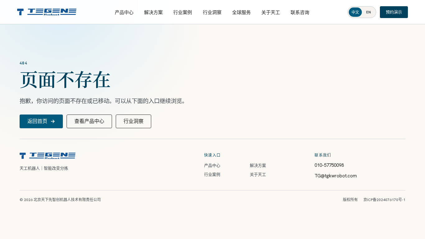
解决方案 (153, 12)
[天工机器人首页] (47, 12)
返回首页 (41, 121)
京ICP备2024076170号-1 (384, 199)
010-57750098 (329, 165)
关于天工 (270, 12)
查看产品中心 (89, 121)
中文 (355, 12)
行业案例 (182, 12)
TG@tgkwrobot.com (336, 176)
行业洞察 (212, 12)
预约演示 (394, 12)
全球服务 (241, 12)
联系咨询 (300, 12)
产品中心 (124, 12)
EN (368, 12)
